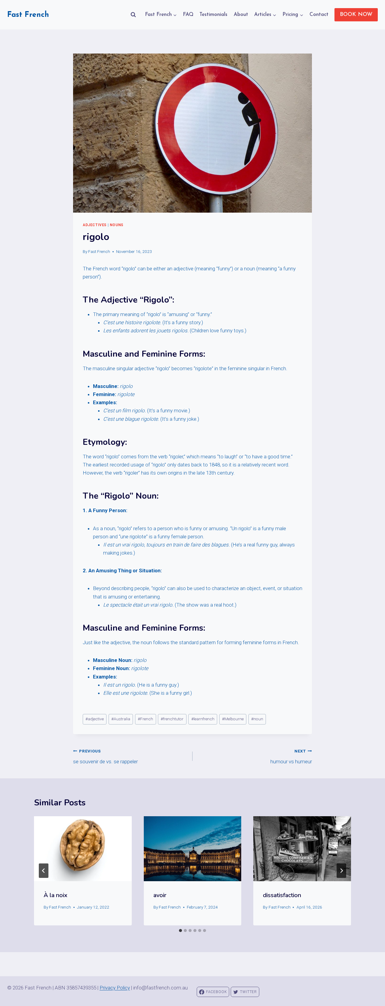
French (145, 718)
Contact (319, 14)
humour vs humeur (291, 756)
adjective (94, 718)
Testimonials (213, 14)
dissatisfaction (282, 895)
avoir (159, 895)
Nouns (116, 225)
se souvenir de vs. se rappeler (105, 756)
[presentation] (83, 848)
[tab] (180, 930)
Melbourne (233, 718)
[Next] (341, 870)
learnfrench (202, 718)
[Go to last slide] (43, 870)
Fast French (99, 251)
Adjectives (94, 225)
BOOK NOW (356, 14)
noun (257, 718)
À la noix (55, 895)
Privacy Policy (115, 988)
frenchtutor (172, 718)
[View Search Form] (133, 14)
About (241, 14)
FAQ (188, 14)
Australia (120, 718)
